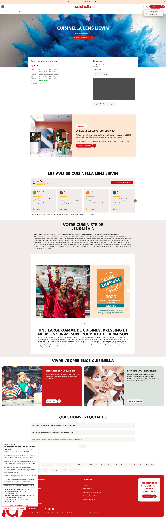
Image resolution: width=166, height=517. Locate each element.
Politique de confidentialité (43, 513)
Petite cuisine (150, 465)
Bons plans (86, 485)
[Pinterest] (49, 509)
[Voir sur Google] (34, 193)
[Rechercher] (135, 6)
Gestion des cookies (83, 513)
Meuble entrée (74, 470)
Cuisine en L (80, 465)
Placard (63, 470)
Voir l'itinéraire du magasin (106, 104)
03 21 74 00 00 (103, 74)
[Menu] (2, 6)
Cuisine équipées (47, 465)
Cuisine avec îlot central (64, 465)
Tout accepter (32, 508)
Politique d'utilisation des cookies (69, 513)
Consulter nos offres (135, 401)
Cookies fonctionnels (12, 493)
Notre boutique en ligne (90, 496)
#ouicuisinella (55, 513)
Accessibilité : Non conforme (97, 513)
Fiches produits (87, 489)
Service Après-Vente (89, 500)
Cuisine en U (93, 465)
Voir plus (83, 446)
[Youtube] (53, 509)
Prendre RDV (155, 7)
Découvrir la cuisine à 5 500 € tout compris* (82, 2)
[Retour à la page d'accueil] (83, 6)
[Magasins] (139, 7)
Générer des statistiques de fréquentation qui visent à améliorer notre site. (20, 496)
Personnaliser (20, 508)
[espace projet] (147, 7)
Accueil (3, 11)
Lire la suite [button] (36, 205)
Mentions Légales (31, 513)
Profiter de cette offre (84, 146)
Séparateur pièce (41, 470)
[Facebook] (41, 509)
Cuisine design (120, 465)
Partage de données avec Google (15, 492)
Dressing (54, 470)
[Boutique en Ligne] (143, 7)
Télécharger (147, 496)
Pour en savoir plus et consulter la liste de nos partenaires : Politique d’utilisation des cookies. (18, 485)
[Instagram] (45, 509)
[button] (4, 514)
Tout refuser (7, 508)
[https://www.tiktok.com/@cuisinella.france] (56, 509)
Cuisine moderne (106, 465)
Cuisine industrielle (135, 465)
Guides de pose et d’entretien (92, 492)
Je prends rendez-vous (81, 37)
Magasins (9, 11)
